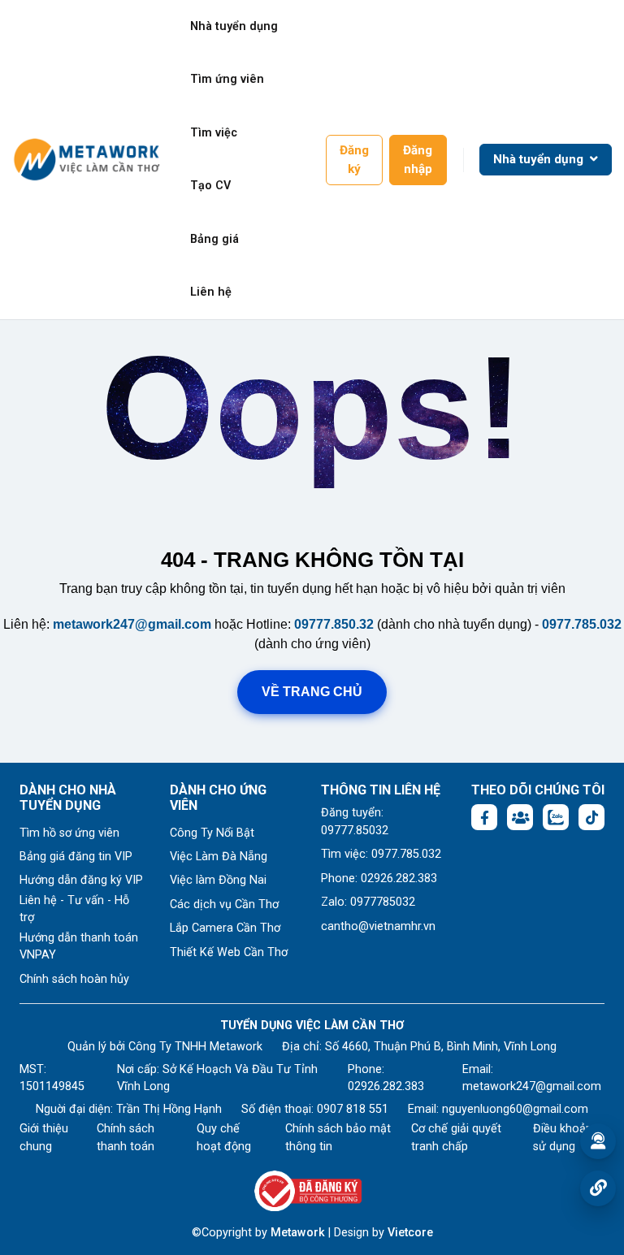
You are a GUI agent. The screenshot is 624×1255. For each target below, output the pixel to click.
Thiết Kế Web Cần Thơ (229, 952)
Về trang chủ (312, 692)
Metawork (298, 1233)
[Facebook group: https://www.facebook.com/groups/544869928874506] (520, 817)
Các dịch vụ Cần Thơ (224, 904)
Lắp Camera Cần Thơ (225, 928)
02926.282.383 (386, 1086)
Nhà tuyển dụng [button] (540, 159)
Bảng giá (214, 239)
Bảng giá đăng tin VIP (76, 856)
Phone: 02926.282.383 (379, 878)
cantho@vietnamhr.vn (378, 926)
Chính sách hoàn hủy (74, 979)
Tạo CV (210, 186)
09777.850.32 (334, 624)
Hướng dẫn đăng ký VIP (81, 880)
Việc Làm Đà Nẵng (218, 856)
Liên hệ (211, 292)
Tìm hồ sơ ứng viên (69, 833)
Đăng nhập (417, 159)
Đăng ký (354, 159)
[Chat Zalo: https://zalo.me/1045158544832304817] (556, 817)
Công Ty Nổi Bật (212, 833)
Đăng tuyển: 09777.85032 (354, 821)
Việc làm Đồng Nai (218, 880)
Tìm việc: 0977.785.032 (381, 854)
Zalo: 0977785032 (368, 902)
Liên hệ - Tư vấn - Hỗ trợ (74, 909)
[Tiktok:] (591, 817)
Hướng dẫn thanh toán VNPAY (79, 947)
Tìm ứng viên (227, 79)
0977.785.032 (582, 624)
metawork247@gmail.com (132, 624)
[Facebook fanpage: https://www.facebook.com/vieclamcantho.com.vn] (484, 817)
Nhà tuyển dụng (234, 26)
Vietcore (410, 1233)
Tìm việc (213, 133)
